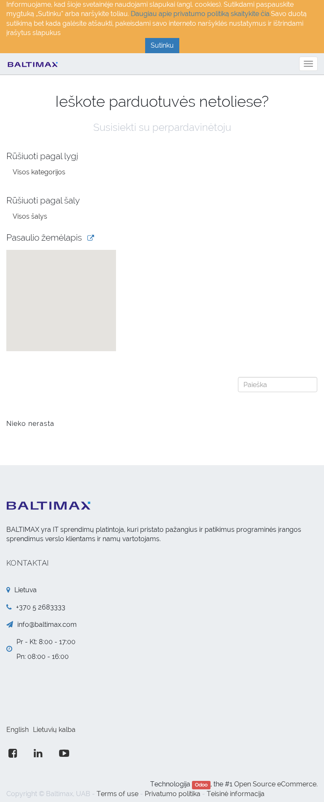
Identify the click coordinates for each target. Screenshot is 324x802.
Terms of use (117, 794)
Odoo (201, 785)
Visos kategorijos (39, 172)
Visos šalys (30, 216)
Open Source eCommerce (275, 784)
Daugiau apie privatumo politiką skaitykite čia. (201, 14)
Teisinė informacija (236, 794)
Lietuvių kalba (54, 730)
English (17, 730)
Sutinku (162, 45)
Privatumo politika (172, 794)
